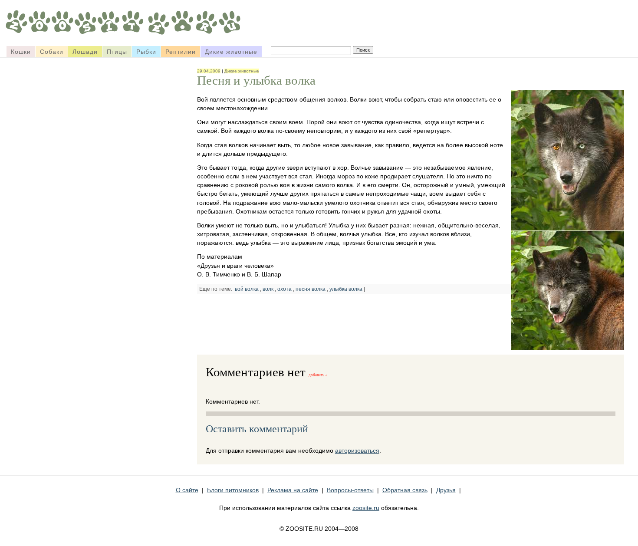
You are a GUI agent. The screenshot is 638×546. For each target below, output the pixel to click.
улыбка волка (345, 289)
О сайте (187, 490)
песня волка (311, 289)
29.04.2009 (208, 71)
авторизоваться (357, 450)
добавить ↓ (318, 375)
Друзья (446, 490)
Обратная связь (405, 490)
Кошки (21, 51)
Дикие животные (231, 51)
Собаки (51, 51)
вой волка (247, 289)
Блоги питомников (233, 490)
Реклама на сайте (292, 490)
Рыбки (146, 51)
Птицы (117, 51)
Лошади (85, 51)
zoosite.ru (365, 507)
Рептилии (180, 51)
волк (268, 289)
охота (284, 289)
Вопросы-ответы (350, 490)
